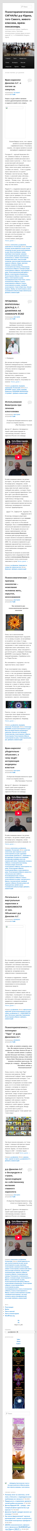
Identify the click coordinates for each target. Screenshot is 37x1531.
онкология (8, 727)
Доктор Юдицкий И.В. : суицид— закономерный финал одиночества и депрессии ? (17, 1507)
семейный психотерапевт (13, 1294)
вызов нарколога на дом (18, 248)
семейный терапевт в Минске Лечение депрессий (17, 882)
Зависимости (9, 246)
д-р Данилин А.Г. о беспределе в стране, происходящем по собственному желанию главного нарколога (14, 1180)
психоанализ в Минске (12, 269)
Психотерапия (9, 736)
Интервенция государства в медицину (16, 857)
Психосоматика (10, 734)
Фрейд (13, 289)
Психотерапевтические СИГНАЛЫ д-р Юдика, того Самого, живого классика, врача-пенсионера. (19, 19)
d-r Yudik (12, 94)
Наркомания (21, 861)
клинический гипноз (11, 259)
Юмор (18, 1341)
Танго (15, 58)
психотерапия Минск (11, 870)
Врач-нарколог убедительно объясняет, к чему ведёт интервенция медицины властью (13, 757)
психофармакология (11, 280)
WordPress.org (10, 1316)
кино (6, 1015)
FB (18, 1320)
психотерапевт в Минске (12, 270)
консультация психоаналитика (21, 261)
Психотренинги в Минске (16, 872)
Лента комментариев (12, 1313)
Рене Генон (21, 280)
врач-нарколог (17, 852)
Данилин (17, 256)
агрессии (27, 850)
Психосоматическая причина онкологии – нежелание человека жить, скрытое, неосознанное (16, 587)
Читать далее (10, 241)
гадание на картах (14, 1159)
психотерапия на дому (16, 278)
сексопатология (15, 881)
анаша (14, 389)
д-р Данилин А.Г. (15, 1013)
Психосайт (19, 865)
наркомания (8, 388)
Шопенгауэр (27, 291)
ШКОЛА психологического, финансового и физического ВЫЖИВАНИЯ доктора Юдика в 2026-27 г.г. (18, 1527)
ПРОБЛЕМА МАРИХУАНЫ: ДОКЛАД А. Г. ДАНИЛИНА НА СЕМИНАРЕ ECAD (14, 307)
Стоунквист (8, 393)
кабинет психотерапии (21, 257)
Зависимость (27, 855)
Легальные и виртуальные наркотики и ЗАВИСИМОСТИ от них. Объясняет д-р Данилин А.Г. (13, 906)
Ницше (19, 263)
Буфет (18, 1343)
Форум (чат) (23, 58)
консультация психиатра (12, 1270)
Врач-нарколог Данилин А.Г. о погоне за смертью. (13, 84)
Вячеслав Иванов (15, 252)
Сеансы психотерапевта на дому (15, 284)
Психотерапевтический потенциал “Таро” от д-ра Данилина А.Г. (17, 1032)
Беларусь (15, 62)
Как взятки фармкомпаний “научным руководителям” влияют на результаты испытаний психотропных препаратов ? (18, 1518)
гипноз (7, 1013)
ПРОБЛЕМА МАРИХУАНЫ (20, 391)
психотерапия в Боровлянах (19, 274)
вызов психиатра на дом (15, 1263)
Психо (7, 62)
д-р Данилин (22, 245)
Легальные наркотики (15, 1015)
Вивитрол (8, 569)
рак (6, 740)
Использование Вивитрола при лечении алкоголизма (13, 406)
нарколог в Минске (10, 263)
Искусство (8, 66)
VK (18, 1322)
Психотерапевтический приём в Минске (17, 1281)
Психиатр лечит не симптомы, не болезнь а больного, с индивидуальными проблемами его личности (18, 1497)
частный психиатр (21, 289)
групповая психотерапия (12, 254)
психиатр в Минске (17, 265)
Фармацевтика (9, 885)
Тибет (18, 1339)
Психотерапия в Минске (12, 276)
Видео (23, 66)
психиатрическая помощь (13, 267)
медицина (22, 386)
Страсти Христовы (20, 287)
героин (23, 252)
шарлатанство (16, 567)
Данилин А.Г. (18, 855)
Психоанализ (25, 267)
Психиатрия (17, 246)
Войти (7, 1309)
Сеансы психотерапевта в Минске (15, 282)
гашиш (19, 389)
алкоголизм (14, 245)
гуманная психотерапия (21, 1267)
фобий (17, 885)
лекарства (8, 567)
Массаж (23, 62)
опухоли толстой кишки (19, 732)
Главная (8, 58)
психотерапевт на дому (17, 1280)
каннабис (24, 389)
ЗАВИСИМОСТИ (25, 1013)
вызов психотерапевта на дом (21, 729)
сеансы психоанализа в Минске (17, 280)
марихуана (8, 391)
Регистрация (9, 1307)
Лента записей (9, 1311)
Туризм (16, 66)
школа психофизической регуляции (18, 290)
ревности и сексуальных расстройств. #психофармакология (18, 874)
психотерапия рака (25, 738)
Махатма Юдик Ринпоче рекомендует (16, 730)
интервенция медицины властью (15, 859)
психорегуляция (24, 269)
